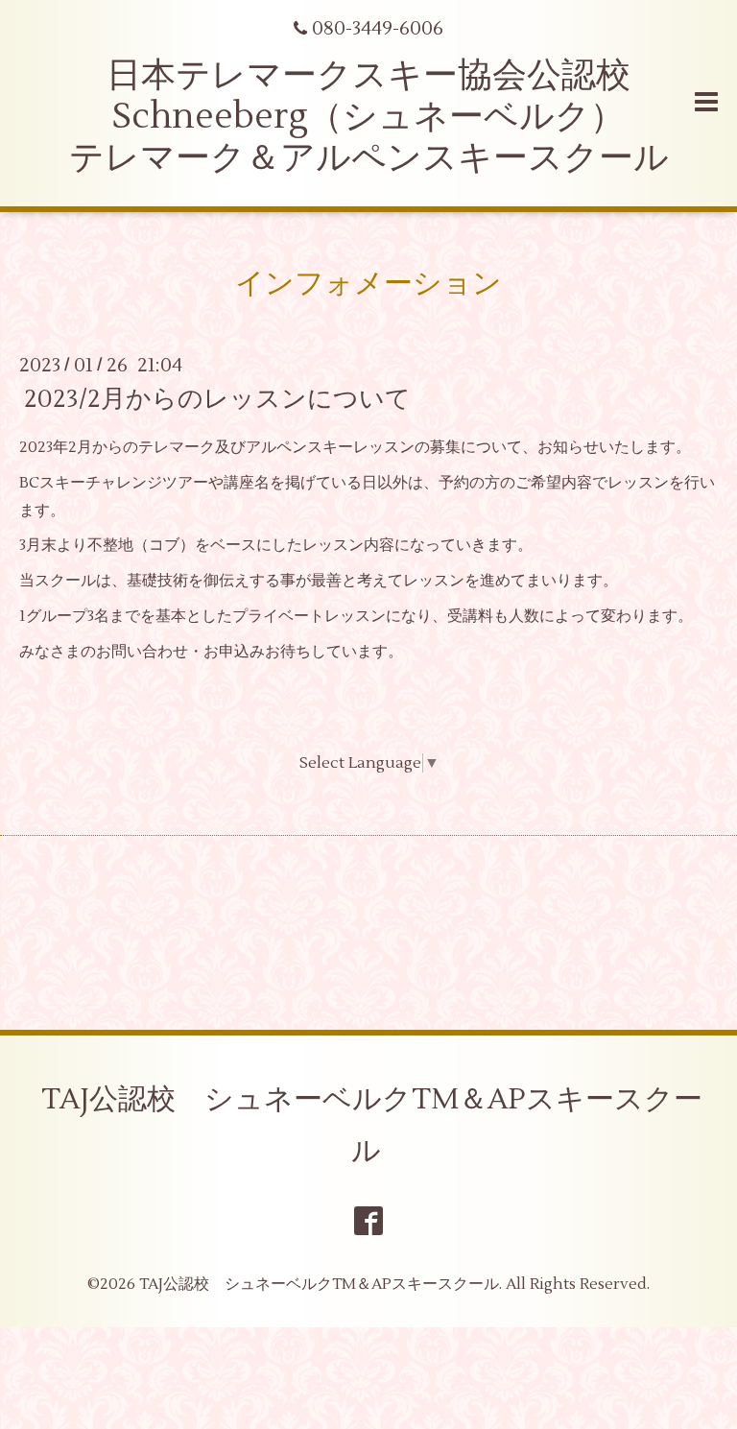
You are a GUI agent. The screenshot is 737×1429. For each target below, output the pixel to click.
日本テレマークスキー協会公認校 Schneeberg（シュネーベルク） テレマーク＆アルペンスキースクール (369, 117)
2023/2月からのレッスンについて (217, 399)
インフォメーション (368, 283)
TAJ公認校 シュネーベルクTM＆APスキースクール (371, 1125)
